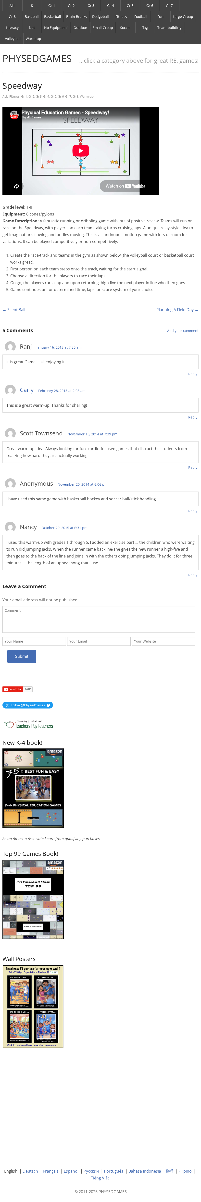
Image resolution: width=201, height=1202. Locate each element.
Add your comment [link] (183, 330)
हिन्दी (169, 1171)
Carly (27, 390)
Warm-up (33, 38)
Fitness (121, 16)
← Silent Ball (13, 309)
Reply (192, 373)
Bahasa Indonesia (144, 1171)
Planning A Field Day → (177, 309)
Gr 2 (71, 5)
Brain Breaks (76, 16)
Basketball (52, 16)
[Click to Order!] (33, 899)
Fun (160, 16)
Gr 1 (51, 5)
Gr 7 (169, 5)
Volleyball (13, 38)
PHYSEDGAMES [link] (37, 58)
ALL (12, 5)
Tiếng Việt (100, 1178)
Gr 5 (130, 5)
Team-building (169, 27)
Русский (91, 1171)
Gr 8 (12, 16)
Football (140, 16)
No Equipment (56, 27)
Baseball (32, 16)
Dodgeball (100, 16)
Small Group (103, 27)
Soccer (125, 27)
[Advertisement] (100, 1119)
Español (71, 1171)
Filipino (185, 1171)
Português (113, 1171)
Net (32, 27)
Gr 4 (110, 5)
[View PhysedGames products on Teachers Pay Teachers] (28, 724)
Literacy (12, 27)
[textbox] (98, 619)
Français (51, 1171)
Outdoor (80, 27)
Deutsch (30, 1171)
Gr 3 (91, 5)
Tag (145, 27)
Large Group (183, 16)
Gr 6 (149, 5)
